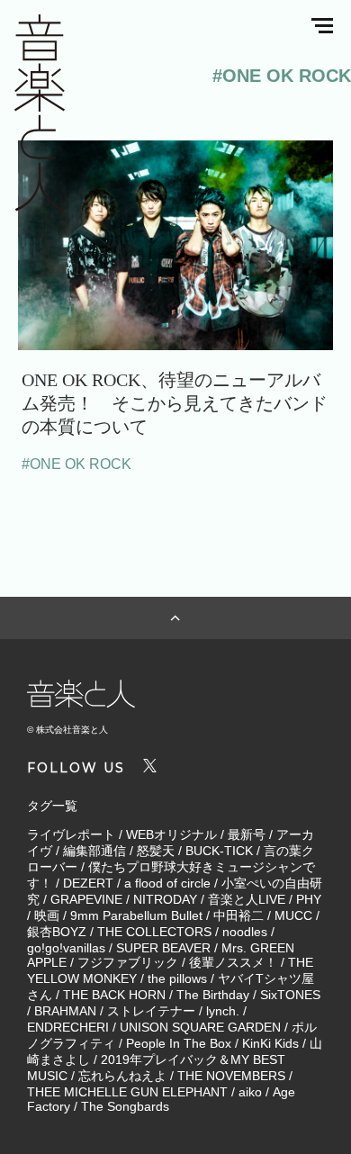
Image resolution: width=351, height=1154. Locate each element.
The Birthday (212, 994)
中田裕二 (238, 915)
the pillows (177, 978)
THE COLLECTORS (154, 931)
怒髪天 (156, 850)
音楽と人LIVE (246, 899)
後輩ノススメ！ (233, 962)
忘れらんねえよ (122, 1075)
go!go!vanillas (66, 948)
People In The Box (178, 1043)
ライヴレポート (71, 834)
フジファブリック (127, 962)
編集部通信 (94, 850)
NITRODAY (165, 899)
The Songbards (125, 1106)
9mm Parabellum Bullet (136, 915)
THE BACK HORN (114, 994)
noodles (244, 931)
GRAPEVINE (86, 899)
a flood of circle (167, 883)
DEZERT (88, 883)
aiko (250, 1092)
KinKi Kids (270, 1043)
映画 (46, 915)
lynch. (222, 1011)
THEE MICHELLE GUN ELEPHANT (127, 1092)
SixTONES (290, 994)
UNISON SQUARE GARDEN (200, 1027)
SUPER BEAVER (163, 948)
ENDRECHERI (68, 1027)
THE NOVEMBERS (231, 1075)
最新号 (247, 834)
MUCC (293, 915)
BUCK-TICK (219, 850)
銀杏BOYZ (56, 931)
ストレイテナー (151, 1011)
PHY (308, 899)
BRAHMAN (65, 1011)
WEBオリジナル (171, 834)
